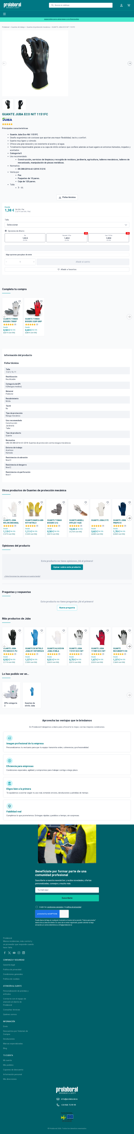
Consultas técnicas (11, 1010)
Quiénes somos (10, 1014)
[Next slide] (130, 63)
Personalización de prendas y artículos (15, 992)
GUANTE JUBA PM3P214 (119, 521)
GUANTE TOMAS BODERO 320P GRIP (33, 320)
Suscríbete (67, 898)
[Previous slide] (4, 63)
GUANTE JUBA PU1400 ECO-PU (10, 649)
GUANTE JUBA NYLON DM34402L (11, 521)
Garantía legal (9, 965)
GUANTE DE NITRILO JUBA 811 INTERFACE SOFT (34, 649)
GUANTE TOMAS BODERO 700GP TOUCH (10, 320)
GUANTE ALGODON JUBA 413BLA (55, 649)
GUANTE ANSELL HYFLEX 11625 (76, 521)
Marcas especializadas (13, 1043)
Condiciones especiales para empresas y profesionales (49, 19)
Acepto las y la (60, 907)
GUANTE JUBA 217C (100, 520)
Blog (5, 1048)
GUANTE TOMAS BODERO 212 (54, 521)
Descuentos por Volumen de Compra (15, 1032)
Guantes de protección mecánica (38, 27)
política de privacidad (73, 907)
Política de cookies (11, 979)
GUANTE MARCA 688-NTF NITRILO (34, 521)
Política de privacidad (12, 969)
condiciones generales (55, 907)
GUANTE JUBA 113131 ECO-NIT (76, 649)
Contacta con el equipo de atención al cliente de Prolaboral (14, 1002)
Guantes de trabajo (18, 27)
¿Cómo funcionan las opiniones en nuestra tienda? (22, 576)
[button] (7, 104)
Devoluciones (9, 1039)
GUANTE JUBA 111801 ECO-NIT (98, 649)
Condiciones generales (13, 974)
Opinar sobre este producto (67, 567)
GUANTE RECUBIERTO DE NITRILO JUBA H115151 (120, 649)
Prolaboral (5, 27)
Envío (5, 1026)
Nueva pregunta (67, 607)
